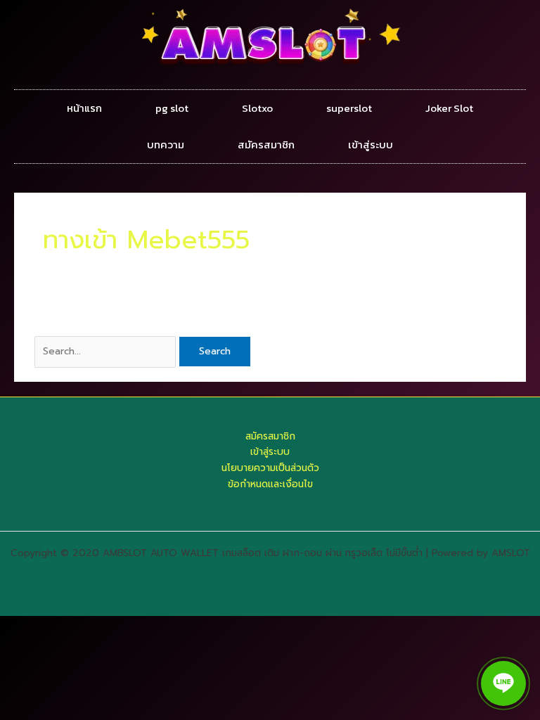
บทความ (165, 144)
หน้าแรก (84, 108)
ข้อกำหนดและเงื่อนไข (270, 484)
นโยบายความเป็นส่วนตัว (270, 468)
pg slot (171, 108)
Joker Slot (449, 108)
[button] (503, 683)
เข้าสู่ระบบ (370, 144)
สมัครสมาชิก (266, 144)
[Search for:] (106, 351)
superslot (349, 108)
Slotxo (257, 108)
